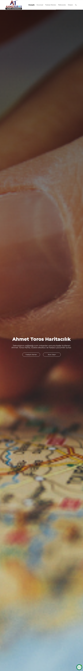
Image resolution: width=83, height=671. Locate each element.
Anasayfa (31, 5)
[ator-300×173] (13, 5)
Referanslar (62, 5)
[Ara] (76, 5)
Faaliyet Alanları (50, 5)
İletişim (70, 5)
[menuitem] (76, 5)
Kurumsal (40, 5)
